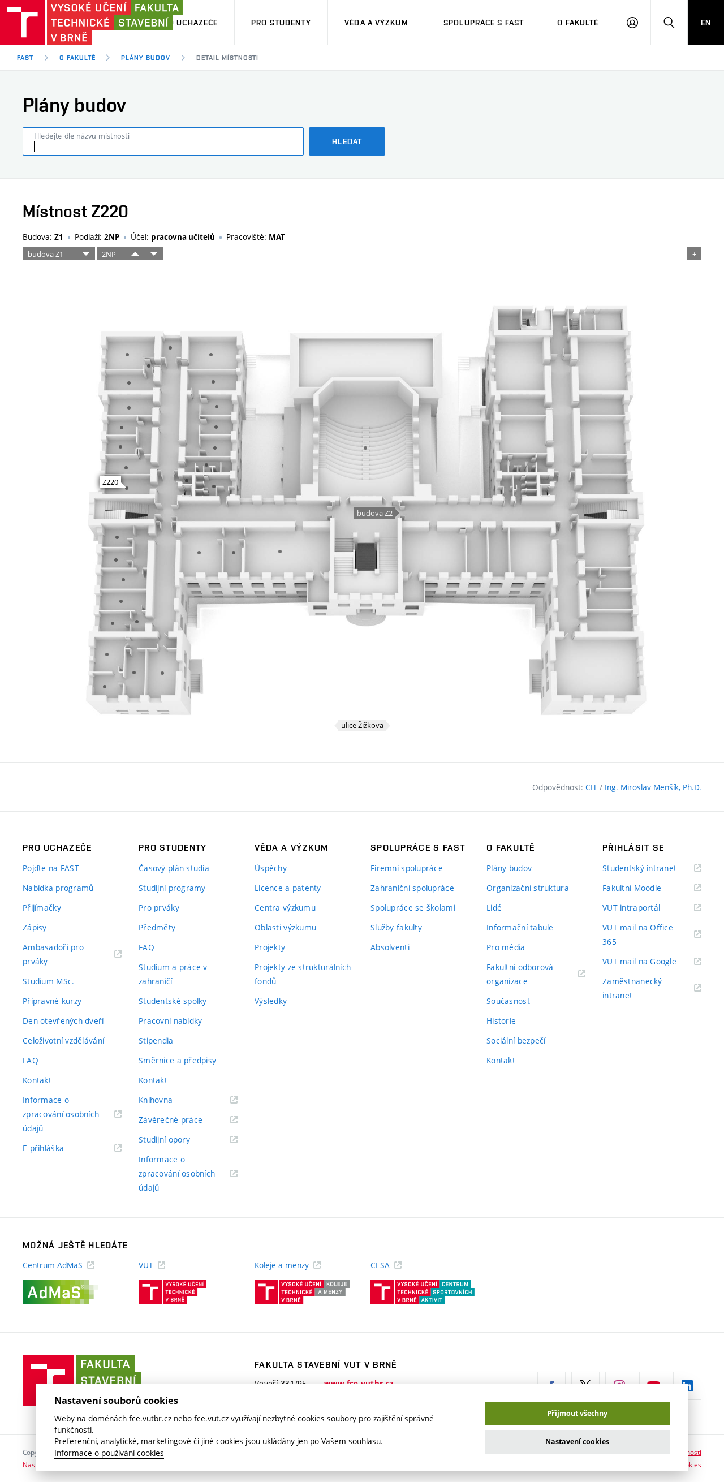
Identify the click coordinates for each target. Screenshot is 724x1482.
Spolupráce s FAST (483, 22)
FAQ (30, 1060)
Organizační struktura (527, 887)
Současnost (508, 1001)
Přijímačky (42, 907)
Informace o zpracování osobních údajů (61, 1115)
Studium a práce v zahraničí (173, 974)
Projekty (270, 947)
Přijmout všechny (577, 1413)
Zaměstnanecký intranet (632, 989)
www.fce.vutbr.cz (359, 1383)
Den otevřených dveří (63, 1020)
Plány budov (145, 58)
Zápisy (35, 927)
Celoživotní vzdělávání (63, 1040)
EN (706, 22)
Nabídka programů (58, 887)
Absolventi (390, 947)
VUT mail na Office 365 (637, 935)
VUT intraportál (645, 908)
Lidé (494, 907)
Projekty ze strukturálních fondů (303, 974)
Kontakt (37, 1080)
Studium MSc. (48, 981)
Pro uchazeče (188, 22)
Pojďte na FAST (51, 868)
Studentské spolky (173, 1001)
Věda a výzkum (376, 22)
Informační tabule (520, 927)
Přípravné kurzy (52, 1001)
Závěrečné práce (185, 1120)
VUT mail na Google (651, 961)
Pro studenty (281, 22)
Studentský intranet (651, 868)
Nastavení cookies (577, 1441)
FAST (25, 58)
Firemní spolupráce (406, 868)
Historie (501, 1020)
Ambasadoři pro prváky (53, 955)
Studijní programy (172, 887)
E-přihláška (57, 1148)
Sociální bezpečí (515, 1040)
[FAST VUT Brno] (71, 22)
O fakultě (577, 22)
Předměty (157, 927)
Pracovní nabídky (170, 1020)
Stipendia (156, 1040)
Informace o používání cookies (109, 1453)
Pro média (505, 947)
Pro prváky (159, 907)
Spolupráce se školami (412, 907)
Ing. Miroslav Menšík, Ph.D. (653, 787)
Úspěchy (271, 868)
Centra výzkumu (285, 907)
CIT (592, 787)
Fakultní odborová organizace (521, 975)
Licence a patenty (288, 887)
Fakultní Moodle (645, 888)
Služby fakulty (396, 927)
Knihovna (170, 1100)
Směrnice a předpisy (177, 1060)
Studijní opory (178, 1140)
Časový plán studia (174, 868)
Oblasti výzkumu (285, 927)
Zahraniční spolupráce (412, 887)
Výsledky (271, 1001)
